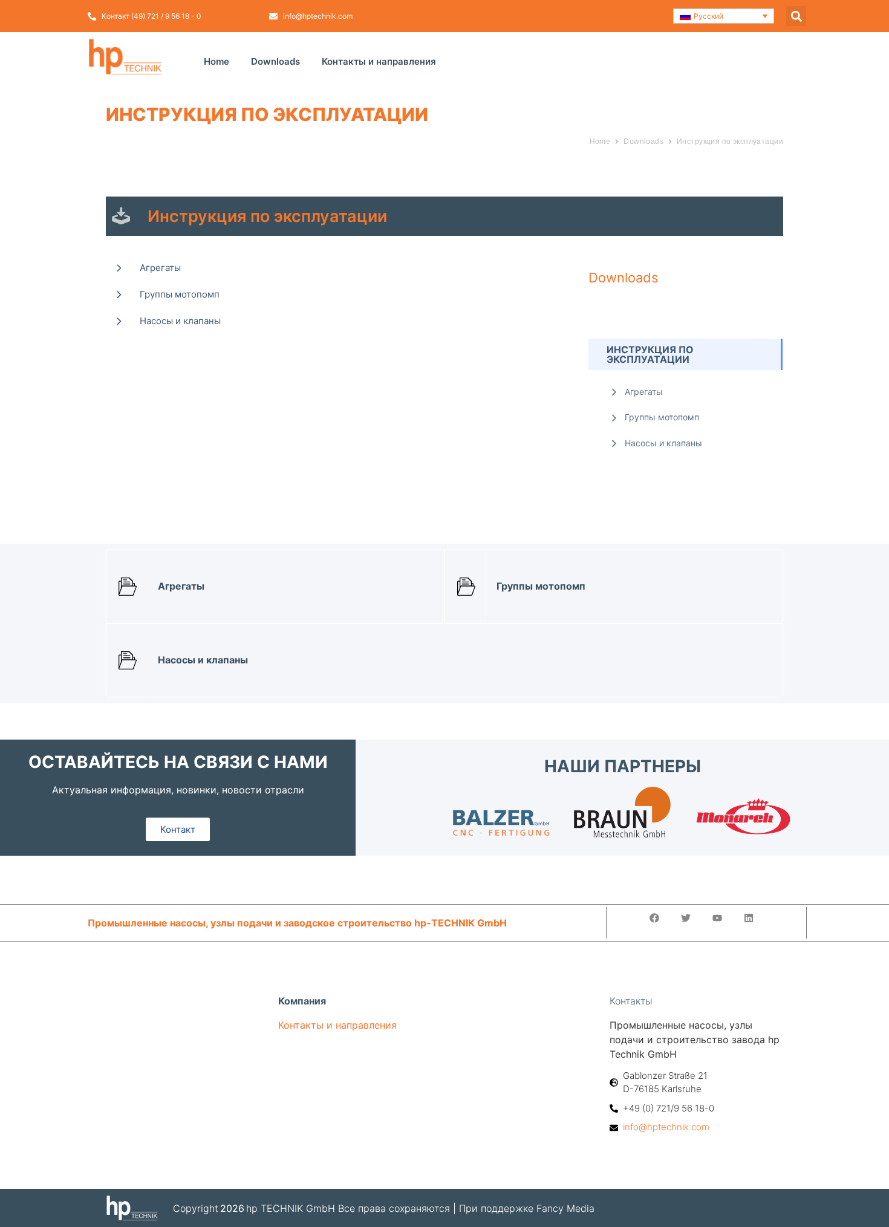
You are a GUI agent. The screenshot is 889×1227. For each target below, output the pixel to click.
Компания (302, 1001)
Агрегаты (160, 267)
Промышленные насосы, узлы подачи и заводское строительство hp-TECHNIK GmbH (297, 923)
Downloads (275, 61)
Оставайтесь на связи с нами (178, 762)
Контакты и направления (379, 61)
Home (216, 61)
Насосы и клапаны (180, 321)
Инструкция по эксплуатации (730, 141)
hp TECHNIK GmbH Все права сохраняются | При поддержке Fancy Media (420, 1208)
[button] (724, 16)
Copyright (195, 1208)
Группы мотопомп (180, 294)
